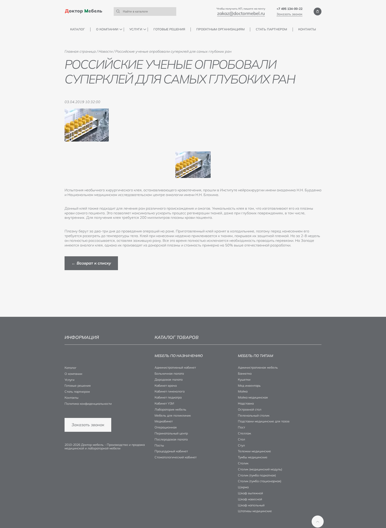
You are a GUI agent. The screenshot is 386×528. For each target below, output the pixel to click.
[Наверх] (318, 521)
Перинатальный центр (171, 433)
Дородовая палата (169, 380)
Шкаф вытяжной (250, 493)
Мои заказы (317, 11)
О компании (107, 29)
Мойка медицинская (253, 397)
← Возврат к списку (91, 263)
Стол (241, 439)
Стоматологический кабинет (176, 457)
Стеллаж (244, 433)
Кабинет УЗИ (164, 403)
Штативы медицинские (255, 511)
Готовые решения (169, 29)
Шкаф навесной (250, 499)
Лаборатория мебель (170, 409)
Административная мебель (258, 367)
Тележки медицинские (254, 451)
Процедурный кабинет (171, 451)
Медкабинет (164, 421)
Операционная (166, 427)
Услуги (135, 29)
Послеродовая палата (171, 439)
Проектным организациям (220, 29)
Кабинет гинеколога (170, 391)
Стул (241, 445)
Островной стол (249, 409)
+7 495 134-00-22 (289, 9)
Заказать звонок (289, 14)
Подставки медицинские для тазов (264, 421)
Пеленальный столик (253, 415)
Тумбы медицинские (252, 457)
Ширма (243, 487)
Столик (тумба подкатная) (257, 475)
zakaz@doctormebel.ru (241, 13)
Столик (243, 463)
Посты (159, 445)
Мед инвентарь (249, 386)
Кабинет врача (166, 386)
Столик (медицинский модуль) (260, 469)
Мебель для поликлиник (173, 415)
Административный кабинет (175, 367)
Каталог (77, 29)
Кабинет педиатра (168, 397)
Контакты (307, 29)
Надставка (246, 403)
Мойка (243, 391)
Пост (241, 427)
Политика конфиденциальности (88, 404)
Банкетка (245, 373)
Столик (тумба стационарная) (259, 481)
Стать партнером (271, 29)
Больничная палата (169, 373)
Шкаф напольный (251, 505)
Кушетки (244, 380)
